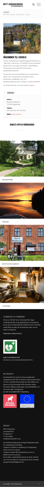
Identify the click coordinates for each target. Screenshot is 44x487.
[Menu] (38, 4)
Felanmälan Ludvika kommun (12, 333)
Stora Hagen (6, 306)
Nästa (35, 38)
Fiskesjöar (5, 222)
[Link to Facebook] (39, 484)
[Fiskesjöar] (22, 201)
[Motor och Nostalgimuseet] (22, 243)
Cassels (6, 12)
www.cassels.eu (16, 114)
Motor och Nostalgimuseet (10, 264)
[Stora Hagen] (22, 285)
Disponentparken (7, 179)
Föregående (8, 38)
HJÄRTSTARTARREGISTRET (11, 357)
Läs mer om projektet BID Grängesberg (16, 392)
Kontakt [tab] (10, 92)
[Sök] (32, 4)
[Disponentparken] (22, 159)
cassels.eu (31, 85)
